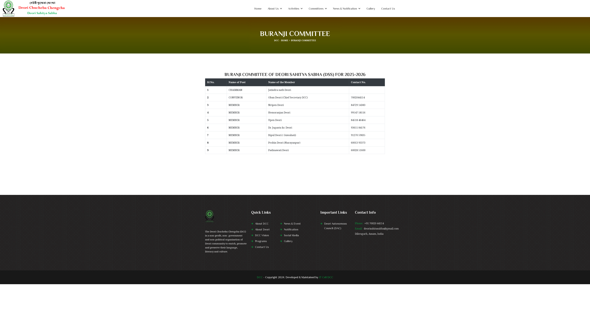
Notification (291, 229)
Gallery (370, 8)
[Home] (32, 8)
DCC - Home (281, 40)
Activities (293, 8)
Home (258, 8)
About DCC (262, 223)
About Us (273, 8)
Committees (316, 8)
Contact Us (388, 8)
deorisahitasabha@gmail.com (381, 228)
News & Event (292, 223)
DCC (260, 277)
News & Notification (345, 8)
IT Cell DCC (326, 277)
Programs (261, 241)
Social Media (291, 235)
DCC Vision (262, 235)
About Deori (262, 229)
